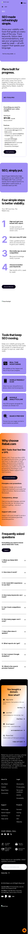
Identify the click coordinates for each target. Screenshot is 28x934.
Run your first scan (8, 286)
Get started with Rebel (9, 477)
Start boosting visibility (7, 53)
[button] (24, 930)
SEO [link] (6, 6)
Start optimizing (10, 152)
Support (6, 550)
